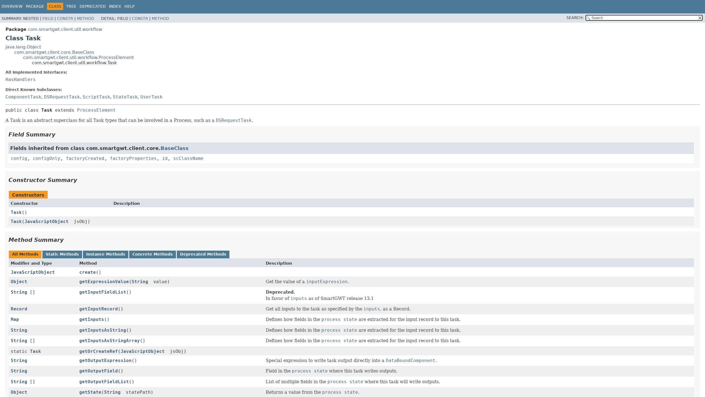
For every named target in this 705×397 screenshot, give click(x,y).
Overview (12, 6)
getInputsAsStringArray (109, 340)
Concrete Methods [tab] (152, 254)
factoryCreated (85, 158)
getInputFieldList (102, 292)
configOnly (46, 158)
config (19, 158)
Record (19, 309)
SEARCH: (575, 17)
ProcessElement (96, 110)
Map (15, 319)
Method (85, 18)
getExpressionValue (104, 281)
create (87, 272)
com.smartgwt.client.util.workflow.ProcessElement (78, 57)
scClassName (188, 158)
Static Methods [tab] (62, 254)
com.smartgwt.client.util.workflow (65, 29)
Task (16, 212)
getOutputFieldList (104, 381)
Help (129, 6)
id (165, 158)
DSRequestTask (62, 97)
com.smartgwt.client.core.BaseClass (54, 52)
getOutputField (98, 371)
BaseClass (175, 148)
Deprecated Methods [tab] (203, 254)
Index (115, 6)
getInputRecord (98, 309)
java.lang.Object (23, 47)
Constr (65, 18)
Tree (71, 6)
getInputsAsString (102, 330)
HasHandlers (21, 79)
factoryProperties (133, 158)
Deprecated (93, 6)
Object (19, 281)
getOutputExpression (105, 360)
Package (35, 6)
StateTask (125, 97)
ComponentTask (23, 97)
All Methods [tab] (25, 254)
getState (90, 392)
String (140, 281)
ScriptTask (96, 97)
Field (47, 18)
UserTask (151, 97)
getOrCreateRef (98, 351)
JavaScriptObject (47, 221)
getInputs (91, 319)
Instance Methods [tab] (105, 254)
